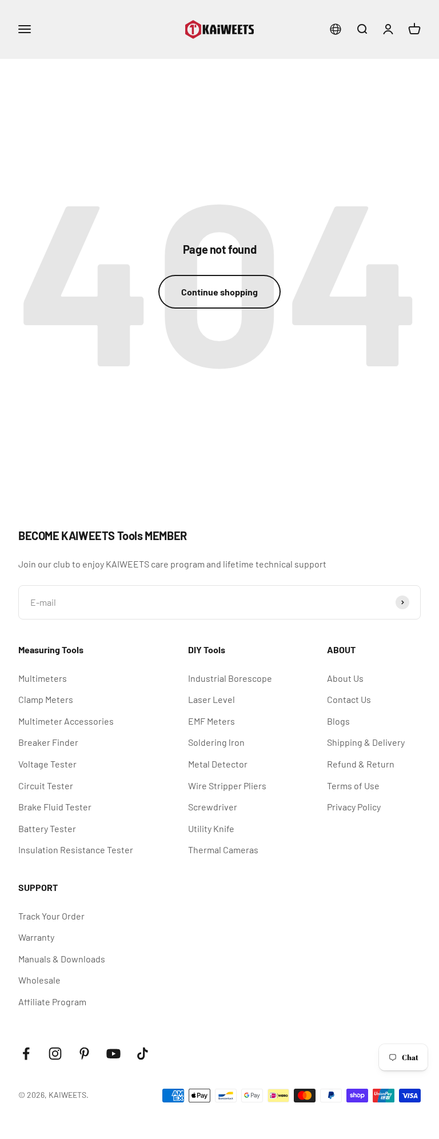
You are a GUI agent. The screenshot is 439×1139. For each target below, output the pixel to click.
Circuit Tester (45, 785)
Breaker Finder (48, 742)
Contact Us (349, 699)
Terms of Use (353, 785)
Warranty (36, 937)
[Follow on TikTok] (142, 1053)
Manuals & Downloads (61, 958)
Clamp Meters (45, 699)
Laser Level (211, 699)
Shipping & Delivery (366, 742)
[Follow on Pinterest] (84, 1053)
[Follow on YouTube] (113, 1053)
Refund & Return (360, 763)
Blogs (338, 721)
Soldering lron (216, 742)
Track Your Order (51, 915)
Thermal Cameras (223, 849)
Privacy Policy (354, 806)
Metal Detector (218, 763)
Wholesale (39, 979)
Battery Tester (47, 828)
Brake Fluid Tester (54, 806)
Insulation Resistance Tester (75, 849)
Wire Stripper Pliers (227, 785)
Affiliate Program (52, 1001)
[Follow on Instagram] (55, 1053)
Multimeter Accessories (66, 721)
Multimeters (42, 678)
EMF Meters (211, 721)
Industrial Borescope (230, 678)
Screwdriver (212, 806)
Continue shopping (219, 291)
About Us (345, 678)
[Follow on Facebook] (26, 1053)
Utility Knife (211, 828)
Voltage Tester (47, 763)
